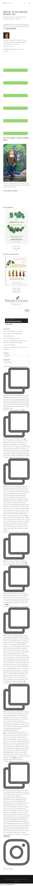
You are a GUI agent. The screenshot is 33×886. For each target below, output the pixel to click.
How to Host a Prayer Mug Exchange (12, 333)
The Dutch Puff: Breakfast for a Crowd (12, 331)
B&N (19, 246)
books (9, 187)
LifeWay (15, 292)
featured (11, 19)
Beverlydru (15, 24)
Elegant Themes (16, 879)
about (4, 187)
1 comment (17, 19)
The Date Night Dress (8, 336)
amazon (14, 187)
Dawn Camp (8, 17)
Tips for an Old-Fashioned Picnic (11, 338)
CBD (16, 250)
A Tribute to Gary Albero (9, 345)
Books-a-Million (16, 248)
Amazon (15, 246)
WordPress (16, 881)
